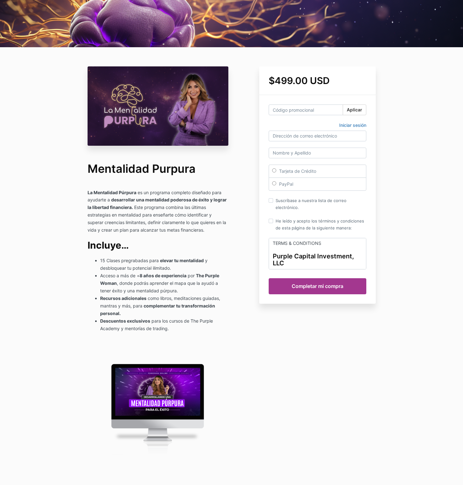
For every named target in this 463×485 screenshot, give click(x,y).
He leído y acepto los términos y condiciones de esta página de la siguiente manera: (320, 224)
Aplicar (354, 109)
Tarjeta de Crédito (297, 171)
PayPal (285, 184)
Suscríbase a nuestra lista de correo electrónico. (311, 204)
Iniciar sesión (352, 125)
